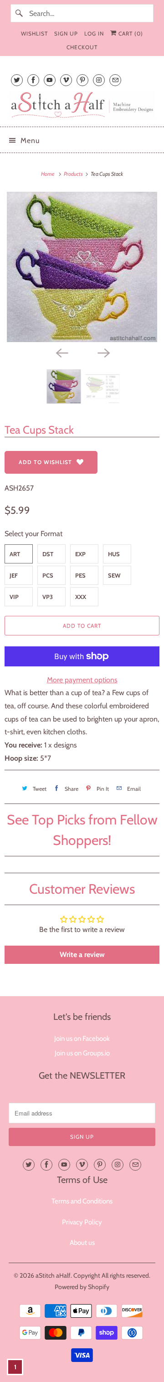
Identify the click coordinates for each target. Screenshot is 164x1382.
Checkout (82, 47)
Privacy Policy (82, 1222)
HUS (114, 554)
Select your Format (33, 533)
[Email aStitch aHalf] (115, 80)
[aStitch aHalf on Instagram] (99, 80)
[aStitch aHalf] (82, 105)
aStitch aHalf (53, 1275)
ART (15, 554)
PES (80, 575)
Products (74, 173)
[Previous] (61, 352)
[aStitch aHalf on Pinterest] (82, 80)
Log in (94, 33)
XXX (80, 596)
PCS (47, 575)
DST (47, 554)
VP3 (47, 596)
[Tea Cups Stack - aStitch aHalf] (82, 267)
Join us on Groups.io (82, 1053)
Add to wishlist (45, 462)
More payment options (82, 680)
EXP (80, 554)
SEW (114, 575)
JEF (14, 575)
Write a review (82, 954)
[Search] (19, 13)
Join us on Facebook (82, 1038)
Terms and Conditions (82, 1201)
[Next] (103, 352)
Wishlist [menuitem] (34, 33)
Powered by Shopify (82, 1287)
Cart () (130, 33)
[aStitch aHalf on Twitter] (17, 80)
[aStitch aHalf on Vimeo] (66, 80)
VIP (14, 596)
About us (82, 1243)
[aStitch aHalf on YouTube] (50, 80)
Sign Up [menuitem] (66, 33)
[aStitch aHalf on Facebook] (33, 80)
